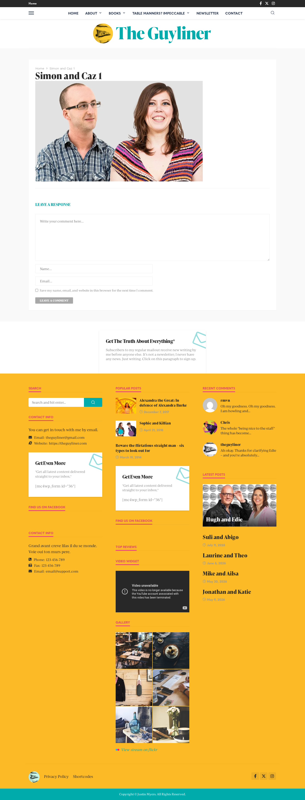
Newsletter (207, 13)
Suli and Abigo (221, 537)
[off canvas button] (31, 13)
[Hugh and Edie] (239, 505)
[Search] (272, 13)
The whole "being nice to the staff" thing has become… (248, 430)
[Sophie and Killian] (126, 428)
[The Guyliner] (152, 33)
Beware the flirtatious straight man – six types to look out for (150, 448)
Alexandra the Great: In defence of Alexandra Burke (163, 403)
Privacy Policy (56, 776)
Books (115, 13)
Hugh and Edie (224, 519)
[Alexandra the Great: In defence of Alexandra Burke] (126, 406)
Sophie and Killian (155, 423)
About (91, 13)
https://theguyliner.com (68, 443)
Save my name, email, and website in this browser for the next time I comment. (96, 290)
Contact (233, 13)
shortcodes (83, 776)
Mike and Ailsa (220, 573)
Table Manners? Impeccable (158, 13)
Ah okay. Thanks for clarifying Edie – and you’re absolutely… (248, 452)
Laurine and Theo (225, 555)
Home (33, 3)
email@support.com (62, 571)
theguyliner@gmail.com (65, 437)
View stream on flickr (139, 749)
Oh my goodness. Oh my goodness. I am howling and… (248, 408)
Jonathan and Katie (227, 591)
